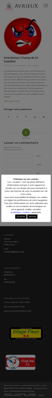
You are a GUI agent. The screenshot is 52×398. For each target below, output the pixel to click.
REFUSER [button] (32, 216)
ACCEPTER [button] (21, 216)
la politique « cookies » (21, 212)
